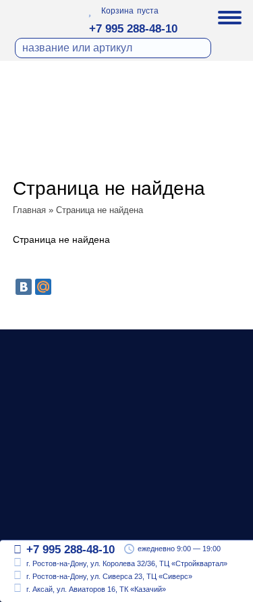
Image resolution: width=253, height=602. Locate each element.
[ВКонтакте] (24, 287)
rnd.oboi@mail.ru (66, 520)
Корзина (117, 11)
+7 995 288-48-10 (133, 28)
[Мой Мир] (43, 287)
